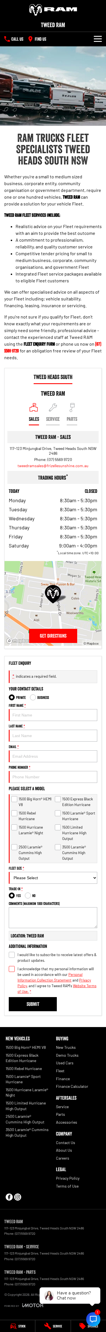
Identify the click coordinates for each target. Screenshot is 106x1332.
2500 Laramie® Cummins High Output (25, 1119)
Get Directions (53, 636)
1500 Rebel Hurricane (24, 1068)
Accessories (66, 1122)
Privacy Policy (67, 1178)
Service (62, 1106)
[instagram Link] (17, 1197)
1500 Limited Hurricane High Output (26, 1106)
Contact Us (65, 1142)
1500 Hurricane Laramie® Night (27, 1092)
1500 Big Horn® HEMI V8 (26, 1047)
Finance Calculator (72, 1086)
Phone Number (20, 767)
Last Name (17, 726)
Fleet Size (16, 868)
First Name (17, 705)
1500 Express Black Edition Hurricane (22, 1058)
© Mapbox (91, 643)
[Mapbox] (19, 641)
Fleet (60, 1070)
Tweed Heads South (53, 377)
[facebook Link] (9, 1197)
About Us (64, 1150)
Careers (62, 1158)
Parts (60, 1114)
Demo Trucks (67, 1055)
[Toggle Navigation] (98, 39)
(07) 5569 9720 (59, 459)
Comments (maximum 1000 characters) (34, 903)
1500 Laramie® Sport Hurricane (23, 1079)
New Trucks (66, 1047)
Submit (33, 1004)
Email (14, 746)
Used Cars (64, 1062)
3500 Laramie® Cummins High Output (27, 1132)
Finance (63, 1078)
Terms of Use (67, 1186)
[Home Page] (53, 10)
